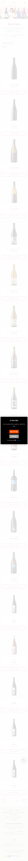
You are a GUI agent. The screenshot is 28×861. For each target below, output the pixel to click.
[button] (24, 760)
